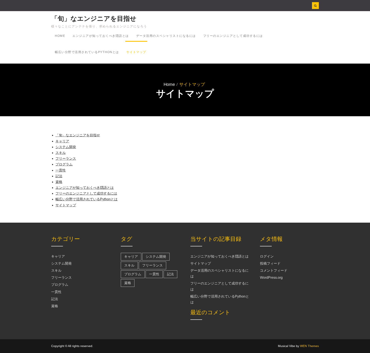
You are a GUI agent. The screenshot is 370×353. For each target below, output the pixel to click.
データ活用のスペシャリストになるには (166, 35)
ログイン (267, 256)
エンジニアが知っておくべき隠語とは (100, 35)
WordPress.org (271, 277)
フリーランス (65, 158)
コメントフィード (273, 270)
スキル (60, 153)
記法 (58, 176)
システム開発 (65, 147)
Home (60, 35)
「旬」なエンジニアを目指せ (93, 18)
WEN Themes (309, 346)
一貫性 (60, 170)
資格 (58, 182)
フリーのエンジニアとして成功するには (233, 35)
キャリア (62, 141)
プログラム (64, 164)
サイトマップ (136, 52)
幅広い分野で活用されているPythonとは (87, 52)
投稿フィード (270, 263)
